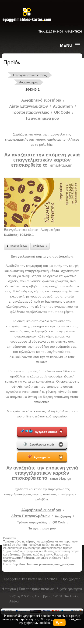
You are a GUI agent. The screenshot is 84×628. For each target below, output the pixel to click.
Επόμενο (38, 246)
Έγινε (59, 623)
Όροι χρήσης (70, 579)
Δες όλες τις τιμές (42, 444)
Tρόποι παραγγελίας (30, 112)
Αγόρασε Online (46, 432)
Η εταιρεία (9, 589)
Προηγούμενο (18, 246)
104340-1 (32, 89)
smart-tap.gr (61, 165)
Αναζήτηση (63, 106)
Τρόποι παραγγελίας (32, 522)
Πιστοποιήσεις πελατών (37, 589)
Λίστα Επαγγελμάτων (29, 106)
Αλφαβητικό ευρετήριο (41, 100)
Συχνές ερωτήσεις (69, 589)
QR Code (62, 112)
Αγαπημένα (42, 457)
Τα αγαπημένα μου (42, 118)
